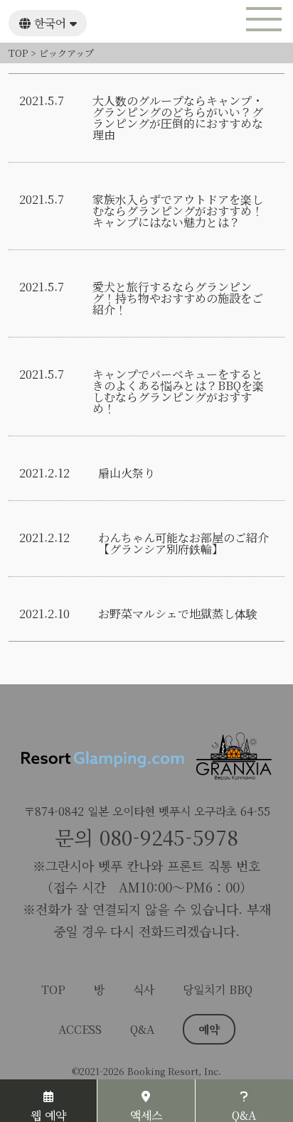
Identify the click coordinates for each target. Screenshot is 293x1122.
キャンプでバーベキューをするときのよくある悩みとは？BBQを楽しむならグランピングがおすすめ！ (178, 391)
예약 (209, 1029)
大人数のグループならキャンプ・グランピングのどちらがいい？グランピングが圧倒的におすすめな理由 (177, 118)
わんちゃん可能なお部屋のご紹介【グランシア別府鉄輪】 (183, 543)
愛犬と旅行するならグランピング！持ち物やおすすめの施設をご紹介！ (177, 298)
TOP (53, 989)
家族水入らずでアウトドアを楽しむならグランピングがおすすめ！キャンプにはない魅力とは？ (177, 211)
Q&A (142, 1029)
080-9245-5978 (169, 837)
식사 (143, 989)
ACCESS (80, 1029)
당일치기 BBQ (217, 989)
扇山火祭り (126, 473)
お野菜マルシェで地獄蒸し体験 (177, 614)
